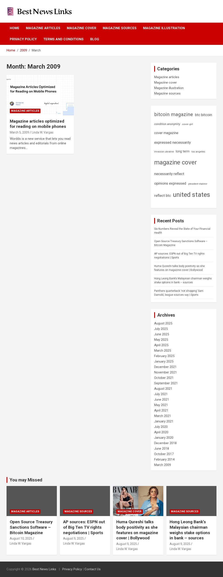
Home (14, 28)
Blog (94, 39)
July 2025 (161, 329)
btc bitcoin (203, 115)
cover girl (187, 124)
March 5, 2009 (19, 132)
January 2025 (163, 361)
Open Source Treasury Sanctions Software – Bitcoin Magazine (31, 527)
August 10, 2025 (21, 538)
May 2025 (161, 340)
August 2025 (163, 323)
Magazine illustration (164, 28)
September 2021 (166, 383)
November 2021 (165, 372)
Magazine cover (81, 28)
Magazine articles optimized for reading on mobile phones (38, 124)
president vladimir (197, 183)
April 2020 (161, 432)
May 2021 (161, 405)
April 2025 (161, 345)
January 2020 (163, 438)
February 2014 (164, 459)
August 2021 (163, 389)
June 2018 (161, 448)
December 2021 (165, 367)
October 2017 (164, 454)
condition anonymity (167, 124)
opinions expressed (170, 183)
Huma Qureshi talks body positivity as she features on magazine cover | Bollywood (137, 529)
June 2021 (161, 400)
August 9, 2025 (73, 538)
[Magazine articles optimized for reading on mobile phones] (40, 95)
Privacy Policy (23, 39)
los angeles (198, 151)
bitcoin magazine (173, 114)
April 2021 (161, 410)
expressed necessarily (172, 142)
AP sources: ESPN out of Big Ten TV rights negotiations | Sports (84, 527)
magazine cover (175, 162)
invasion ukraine (164, 151)
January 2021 (163, 421)
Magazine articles (43, 28)
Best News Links (44, 569)
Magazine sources (120, 28)
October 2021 (164, 378)
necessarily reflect (169, 174)
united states (191, 194)
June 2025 (161, 334)
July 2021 (161, 394)
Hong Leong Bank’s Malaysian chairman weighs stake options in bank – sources (190, 529)
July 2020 (161, 427)
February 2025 (164, 356)
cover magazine (166, 133)
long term (182, 151)
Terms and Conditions (63, 39)
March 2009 (162, 465)
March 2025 (162, 351)
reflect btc (162, 195)
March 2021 (162, 416)
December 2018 (165, 443)
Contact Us (92, 569)
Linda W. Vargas (42, 132)
